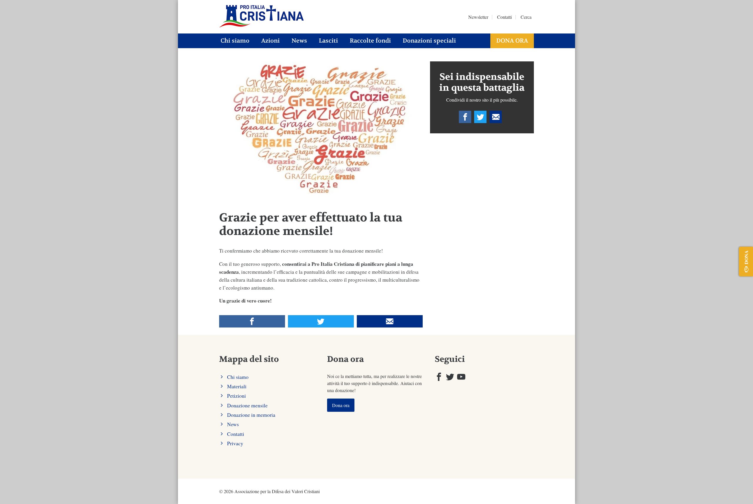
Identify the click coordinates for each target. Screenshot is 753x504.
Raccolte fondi (370, 40)
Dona (746, 257)
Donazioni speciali (429, 40)
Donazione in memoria (251, 414)
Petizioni (236, 395)
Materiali (236, 386)
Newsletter (478, 17)
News (299, 40)
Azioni (270, 40)
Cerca (526, 17)
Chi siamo (235, 40)
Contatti (504, 17)
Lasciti (328, 40)
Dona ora (512, 40)
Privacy (235, 443)
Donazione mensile (247, 405)
